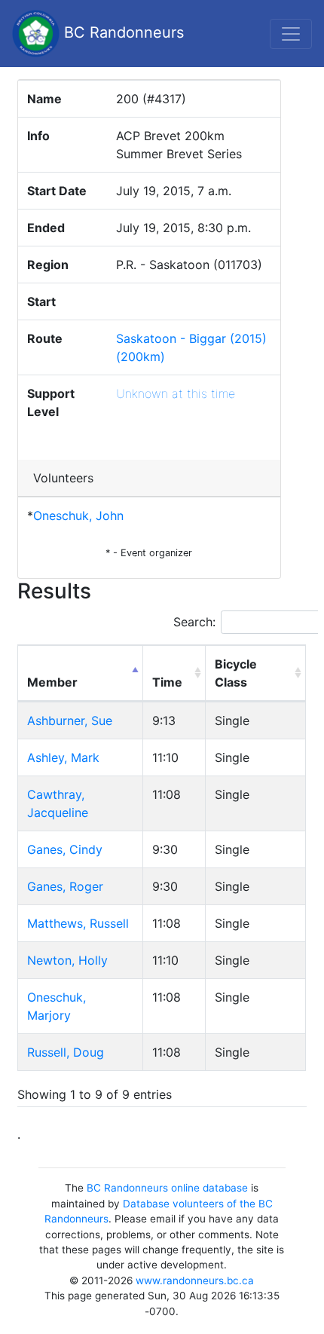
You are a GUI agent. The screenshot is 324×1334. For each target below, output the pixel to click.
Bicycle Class (236, 673)
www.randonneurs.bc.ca (195, 1280)
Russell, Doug (65, 1052)
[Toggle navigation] (291, 34)
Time (167, 682)
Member (52, 682)
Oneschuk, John (78, 515)
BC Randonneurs (122, 32)
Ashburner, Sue (69, 720)
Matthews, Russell (78, 923)
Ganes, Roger (65, 886)
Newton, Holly (67, 960)
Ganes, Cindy (64, 849)
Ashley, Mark (63, 757)
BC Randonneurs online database (167, 1188)
